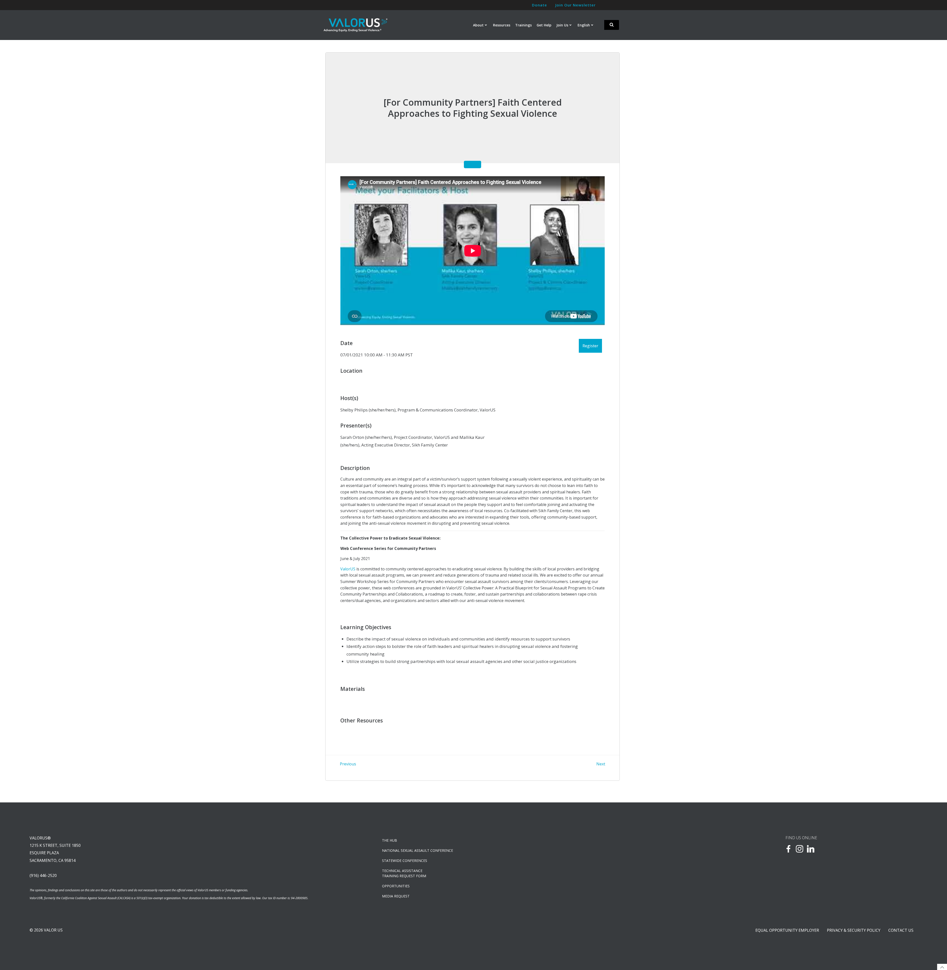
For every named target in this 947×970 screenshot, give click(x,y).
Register (590, 346)
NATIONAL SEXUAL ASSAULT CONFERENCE (417, 850)
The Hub (389, 840)
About (478, 25)
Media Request (396, 896)
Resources (501, 25)
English (584, 25)
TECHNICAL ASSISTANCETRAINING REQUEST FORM (404, 873)
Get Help (544, 25)
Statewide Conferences (404, 860)
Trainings (523, 25)
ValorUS (347, 569)
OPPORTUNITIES (396, 886)
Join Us (562, 25)
